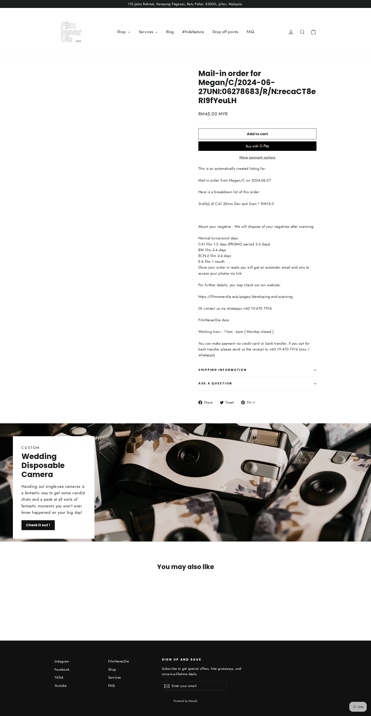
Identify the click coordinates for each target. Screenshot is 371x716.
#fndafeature (193, 32)
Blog (170, 32)
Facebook (62, 669)
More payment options (257, 157)
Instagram (62, 661)
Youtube (61, 685)
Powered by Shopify (186, 701)
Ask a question (215, 383)
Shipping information (222, 370)
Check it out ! (38, 525)
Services (146, 32)
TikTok (59, 677)
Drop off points (225, 32)
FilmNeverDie (118, 661)
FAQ (250, 32)
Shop (122, 32)
